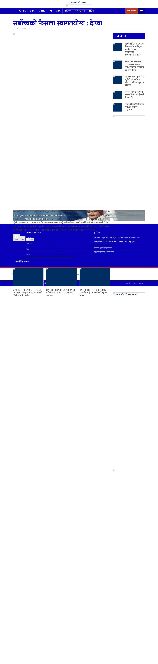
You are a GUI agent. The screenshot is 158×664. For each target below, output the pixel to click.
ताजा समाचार (131, 10)
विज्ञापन (28, 249)
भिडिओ (58, 11)
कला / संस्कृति (80, 11)
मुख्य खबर (22, 11)
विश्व (50, 11)
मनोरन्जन (67, 11)
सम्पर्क (28, 254)
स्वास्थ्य (91, 11)
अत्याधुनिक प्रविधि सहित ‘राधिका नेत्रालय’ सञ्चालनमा (134, 107)
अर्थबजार (42, 11)
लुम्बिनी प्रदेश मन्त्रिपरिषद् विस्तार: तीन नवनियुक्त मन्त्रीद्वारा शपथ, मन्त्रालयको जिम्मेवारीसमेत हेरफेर (27, 292)
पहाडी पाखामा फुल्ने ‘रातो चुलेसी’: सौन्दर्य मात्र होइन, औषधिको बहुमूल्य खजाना (94, 292)
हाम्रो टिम (29, 243)
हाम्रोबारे (28, 238)
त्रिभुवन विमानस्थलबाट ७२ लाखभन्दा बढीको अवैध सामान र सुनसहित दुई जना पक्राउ (60, 292)
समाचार (32, 11)
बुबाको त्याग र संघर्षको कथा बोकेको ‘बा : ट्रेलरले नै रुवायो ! (134, 94)
